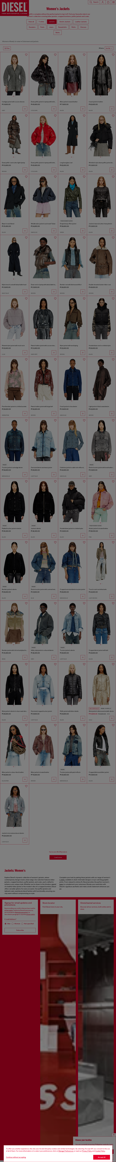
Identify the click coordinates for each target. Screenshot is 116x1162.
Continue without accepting (16, 1157)
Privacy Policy (87, 1151)
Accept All (101, 1157)
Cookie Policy (100, 1151)
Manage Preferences (66, 1151)
